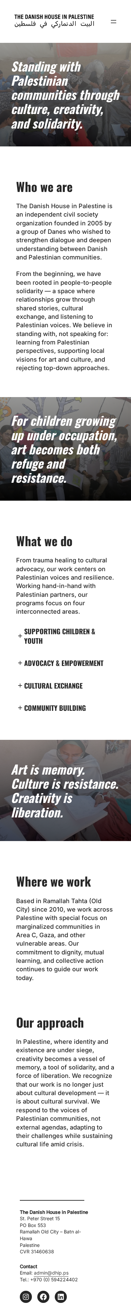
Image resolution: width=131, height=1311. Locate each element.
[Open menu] (114, 22)
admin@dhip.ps (51, 1273)
